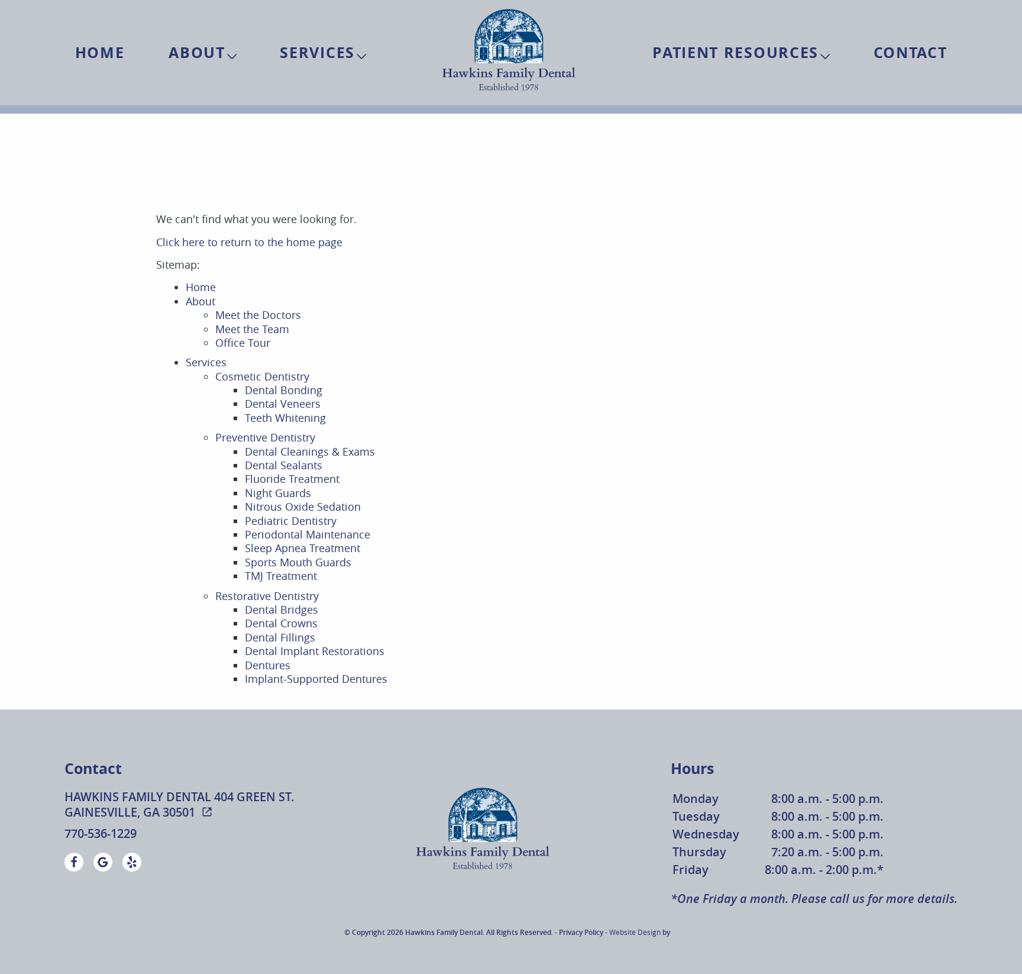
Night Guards (278, 493)
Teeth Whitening (285, 418)
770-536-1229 (100, 833)
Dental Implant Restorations (314, 651)
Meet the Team (252, 329)
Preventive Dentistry (265, 437)
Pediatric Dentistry (291, 521)
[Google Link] (102, 862)
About (197, 52)
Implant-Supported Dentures (316, 679)
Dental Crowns (281, 623)
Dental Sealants (283, 465)
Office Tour (242, 343)
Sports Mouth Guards (298, 562)
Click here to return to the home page (249, 242)
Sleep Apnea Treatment (302, 548)
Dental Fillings (280, 637)
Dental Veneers (283, 403)
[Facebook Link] (73, 862)
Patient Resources (735, 52)
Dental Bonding (283, 390)
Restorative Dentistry (267, 596)
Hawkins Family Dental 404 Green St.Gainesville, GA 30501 (179, 804)
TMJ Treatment (281, 576)
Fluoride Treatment (292, 479)
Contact (910, 52)
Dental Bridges (281, 609)
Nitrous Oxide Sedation (303, 506)
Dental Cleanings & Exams (310, 451)
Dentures (267, 665)
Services (317, 52)
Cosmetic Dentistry (262, 376)
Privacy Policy (581, 932)
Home (100, 52)
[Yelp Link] (131, 862)
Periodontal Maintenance (307, 534)
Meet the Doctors (258, 315)
